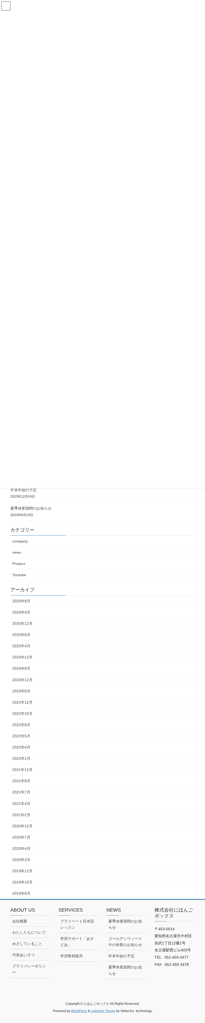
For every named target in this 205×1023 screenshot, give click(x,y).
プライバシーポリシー (29, 969)
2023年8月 (21, 691)
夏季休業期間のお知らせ (31, 508)
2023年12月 (22, 680)
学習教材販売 (71, 956)
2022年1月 (21, 758)
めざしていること (27, 943)
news (16, 552)
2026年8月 (21, 601)
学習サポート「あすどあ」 (77, 941)
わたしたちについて (29, 932)
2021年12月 (22, 770)
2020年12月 (22, 826)
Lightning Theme (103, 1011)
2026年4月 (21, 612)
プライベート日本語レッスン (77, 924)
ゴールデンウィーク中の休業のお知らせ (125, 941)
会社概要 (19, 921)
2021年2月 (21, 815)
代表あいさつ (23, 955)
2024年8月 (21, 668)
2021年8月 (21, 781)
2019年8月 (21, 893)
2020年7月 (21, 837)
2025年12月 (22, 623)
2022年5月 (21, 736)
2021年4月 (21, 803)
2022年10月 (22, 713)
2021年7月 (21, 792)
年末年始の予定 (23, 490)
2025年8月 (21, 635)
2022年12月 (22, 702)
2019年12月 (22, 871)
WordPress (79, 1011)
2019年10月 (22, 882)
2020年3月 (21, 860)
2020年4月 (21, 848)
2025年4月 (21, 646)
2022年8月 (21, 725)
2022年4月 (21, 747)
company (20, 541)
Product (18, 563)
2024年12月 (22, 657)
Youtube (19, 575)
